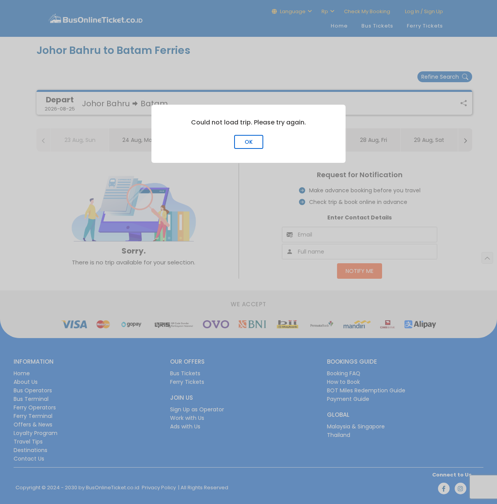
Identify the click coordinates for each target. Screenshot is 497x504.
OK (249, 142)
